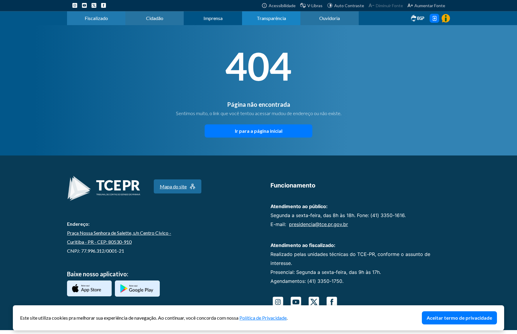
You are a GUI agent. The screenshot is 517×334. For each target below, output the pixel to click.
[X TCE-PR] (94, 5)
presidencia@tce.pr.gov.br (318, 224)
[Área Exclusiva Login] (434, 18)
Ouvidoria (329, 18)
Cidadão (154, 18)
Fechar (501, 308)
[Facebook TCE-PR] (104, 5)
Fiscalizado (96, 18)
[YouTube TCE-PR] (84, 5)
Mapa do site (173, 186)
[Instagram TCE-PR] (75, 5)
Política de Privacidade (263, 318)
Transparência (271, 18)
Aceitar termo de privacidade (459, 318)
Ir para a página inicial (258, 131)
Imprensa (213, 18)
